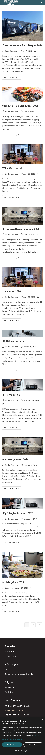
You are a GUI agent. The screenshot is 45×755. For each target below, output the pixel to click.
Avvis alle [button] (33, 745)
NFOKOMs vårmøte (13, 341)
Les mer (37, 735)
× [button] (42, 720)
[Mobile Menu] (41, 2)
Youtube (9, 692)
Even (7, 588)
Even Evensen (11, 51)
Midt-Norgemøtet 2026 (15, 459)
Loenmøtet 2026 (11, 291)
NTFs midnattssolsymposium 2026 (21, 229)
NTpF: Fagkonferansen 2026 (17, 513)
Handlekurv (10, 656)
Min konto (10, 652)
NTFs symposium (11, 395)
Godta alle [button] (12, 745)
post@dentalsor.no (14, 711)
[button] (22, 739)
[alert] (22, 736)
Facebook (9, 688)
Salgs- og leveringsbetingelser (20, 674)
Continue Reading (12, 78)
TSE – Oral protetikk (13, 168)
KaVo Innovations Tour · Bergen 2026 (22, 45)
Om (6, 670)
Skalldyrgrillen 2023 (13, 582)
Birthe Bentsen (11, 112)
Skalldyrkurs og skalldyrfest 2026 (20, 106)
